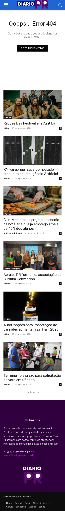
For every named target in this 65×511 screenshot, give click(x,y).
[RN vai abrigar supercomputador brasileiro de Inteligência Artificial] (32, 150)
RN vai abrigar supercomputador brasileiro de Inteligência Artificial (30, 171)
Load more (31, 392)
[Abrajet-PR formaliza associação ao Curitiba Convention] (32, 255)
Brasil (7, 163)
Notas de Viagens (12, 269)
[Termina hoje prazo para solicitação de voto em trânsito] (32, 356)
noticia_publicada (12, 233)
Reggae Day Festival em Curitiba (29, 123)
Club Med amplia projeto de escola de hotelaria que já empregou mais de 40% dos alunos (31, 224)
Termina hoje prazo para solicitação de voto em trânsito (32, 377)
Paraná (8, 214)
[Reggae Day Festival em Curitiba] (32, 104)
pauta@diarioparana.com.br (18, 455)
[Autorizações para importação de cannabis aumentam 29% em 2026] (32, 306)
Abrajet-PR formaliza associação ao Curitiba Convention (32, 277)
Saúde (7, 319)
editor (6, 128)
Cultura (8, 117)
